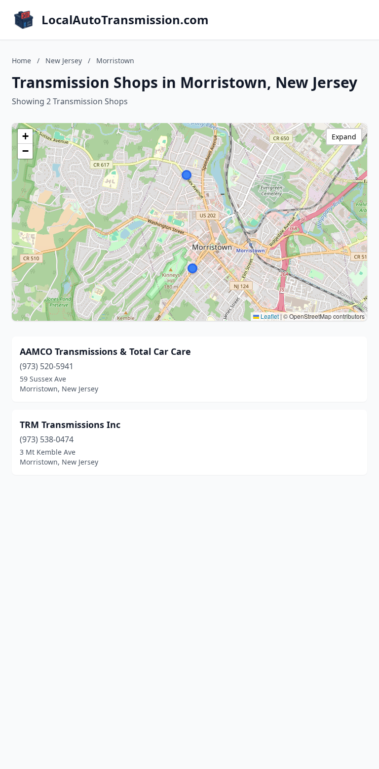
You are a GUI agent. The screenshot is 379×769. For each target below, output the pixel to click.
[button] (186, 175)
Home (21, 60)
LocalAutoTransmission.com (125, 20)
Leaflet (269, 316)
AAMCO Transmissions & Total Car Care (105, 351)
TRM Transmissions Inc (70, 424)
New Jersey (63, 60)
